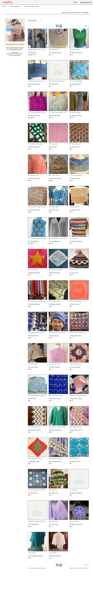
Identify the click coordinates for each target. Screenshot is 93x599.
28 (31, 495)
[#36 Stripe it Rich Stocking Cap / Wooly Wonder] (58, 321)
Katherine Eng (34, 335)
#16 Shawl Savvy (33, 175)
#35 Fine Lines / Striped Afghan (37, 301)
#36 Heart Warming (75, 301)
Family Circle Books (15, 6)
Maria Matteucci (35, 84)
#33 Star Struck (33, 269)
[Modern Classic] (58, 510)
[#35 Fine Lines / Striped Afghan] (37, 290)
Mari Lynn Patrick (77, 52)
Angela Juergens (77, 241)
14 (31, 306)
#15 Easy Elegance (75, 144)
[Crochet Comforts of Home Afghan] (37, 478)
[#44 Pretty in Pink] (58, 353)
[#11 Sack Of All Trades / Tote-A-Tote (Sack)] (58, 101)
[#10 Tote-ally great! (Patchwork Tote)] (37, 101)
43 (31, 369)
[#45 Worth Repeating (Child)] (37, 384)
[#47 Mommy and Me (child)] (79, 384)
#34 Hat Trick (74, 269)
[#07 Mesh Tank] (79, 38)
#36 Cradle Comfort (55, 301)
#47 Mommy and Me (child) (78, 395)
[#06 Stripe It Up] (58, 38)
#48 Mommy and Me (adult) (57, 427)
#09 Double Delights (76, 81)
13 (72, 212)
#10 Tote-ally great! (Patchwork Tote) (37, 112)
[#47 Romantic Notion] (37, 415)
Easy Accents (53, 490)
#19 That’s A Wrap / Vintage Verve (37, 238)
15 (51, 495)
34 (31, 337)
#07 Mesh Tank (74, 49)
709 (34, 54)
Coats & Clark (34, 524)
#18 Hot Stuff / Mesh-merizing (37, 207)
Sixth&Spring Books (15, 55)
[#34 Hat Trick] (79, 258)
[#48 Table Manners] (79, 415)
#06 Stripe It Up (54, 49)
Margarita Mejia (35, 147)
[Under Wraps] (58, 541)
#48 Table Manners (76, 427)
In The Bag (73, 490)
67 (34, 117)
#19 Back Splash (75, 207)
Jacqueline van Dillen (36, 555)
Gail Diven (33, 52)
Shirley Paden (76, 178)
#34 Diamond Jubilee (55, 269)
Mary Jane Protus (56, 178)
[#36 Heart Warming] (79, 290)
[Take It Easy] (37, 541)
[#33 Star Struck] (37, 258)
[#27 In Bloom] (79, 227)
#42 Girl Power (32, 364)
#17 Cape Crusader (76, 175)
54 (72, 337)
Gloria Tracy (34, 493)
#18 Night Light (53, 207)
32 (72, 54)
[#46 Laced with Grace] (58, 384)
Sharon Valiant (76, 367)
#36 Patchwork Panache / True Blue (37, 332)
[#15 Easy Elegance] (79, 132)
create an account (86, 2)
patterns (4, 6)
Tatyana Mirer (34, 241)
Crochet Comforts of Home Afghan (37, 490)
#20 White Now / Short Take (57, 238)
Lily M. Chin (75, 272)
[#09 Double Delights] (79, 69)
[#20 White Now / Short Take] (58, 227)
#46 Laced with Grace (56, 395)
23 (72, 526)
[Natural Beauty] (79, 510)
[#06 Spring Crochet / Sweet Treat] (37, 38)
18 (72, 400)
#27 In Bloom (74, 238)
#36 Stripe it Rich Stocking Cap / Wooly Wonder (58, 332)
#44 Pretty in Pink (54, 364)
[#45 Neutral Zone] (79, 353)
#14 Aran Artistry (54, 144)
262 (34, 243)
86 (51, 180)
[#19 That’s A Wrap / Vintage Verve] (37, 227)
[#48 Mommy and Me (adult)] (58, 415)
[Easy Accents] (58, 478)
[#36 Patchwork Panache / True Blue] (37, 321)
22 (51, 306)
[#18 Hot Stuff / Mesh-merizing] (37, 195)
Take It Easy (32, 553)
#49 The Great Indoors (35, 458)
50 (51, 558)
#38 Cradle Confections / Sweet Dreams (79, 332)
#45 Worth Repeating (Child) (37, 395)
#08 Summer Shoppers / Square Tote (37, 81)
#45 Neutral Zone (75, 364)
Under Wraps (53, 553)
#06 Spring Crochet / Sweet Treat (37, 49)
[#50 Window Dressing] (58, 447)
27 (31, 149)
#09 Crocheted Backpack (57, 81)
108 (51, 243)
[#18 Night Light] (58, 195)
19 (31, 212)
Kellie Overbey (76, 209)
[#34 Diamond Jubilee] (58, 258)
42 (51, 117)
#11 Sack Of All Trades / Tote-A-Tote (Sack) (58, 112)
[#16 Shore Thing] (58, 164)
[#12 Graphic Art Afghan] (37, 132)
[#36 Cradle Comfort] (58, 290)
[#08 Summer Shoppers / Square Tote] (37, 69)
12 (30, 180)
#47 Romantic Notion (34, 427)
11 (72, 463)
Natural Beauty (74, 521)
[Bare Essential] (79, 447)
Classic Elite (54, 524)
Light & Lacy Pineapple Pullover (37, 521)
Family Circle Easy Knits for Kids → (79, 568)
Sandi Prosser (76, 461)
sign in (75, 2)
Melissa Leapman (56, 555)
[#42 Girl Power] (37, 353)
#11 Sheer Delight (75, 112)
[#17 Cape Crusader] (79, 164)
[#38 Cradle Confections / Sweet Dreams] (79, 321)
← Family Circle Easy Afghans (37, 568)
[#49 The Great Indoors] (37, 447)
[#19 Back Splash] (79, 195)
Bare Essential (74, 458)
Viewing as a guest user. (75, 12)
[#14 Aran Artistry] (58, 132)
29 (51, 526)
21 (51, 54)
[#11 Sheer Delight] (79, 101)
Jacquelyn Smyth (56, 52)
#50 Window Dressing (55, 458)
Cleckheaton (55, 335)
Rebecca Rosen (35, 304)
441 (72, 117)
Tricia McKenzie (76, 84)
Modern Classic (53, 521)
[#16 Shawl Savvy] (37, 164)
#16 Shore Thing (54, 175)
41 (72, 180)
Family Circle (54, 84)
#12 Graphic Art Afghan (35, 144)
